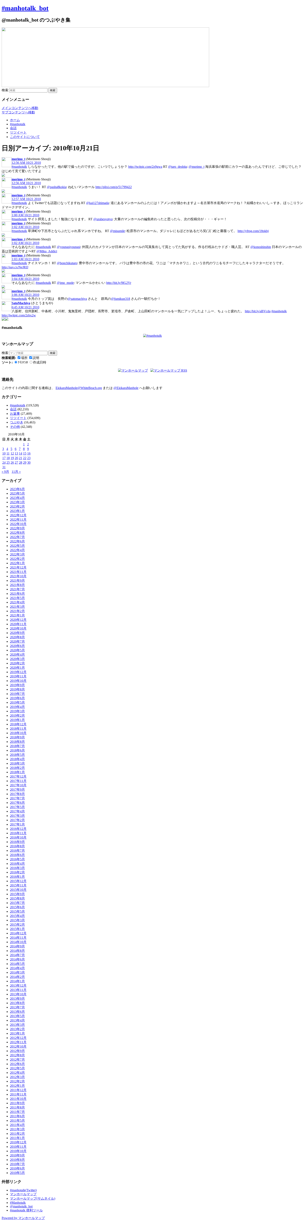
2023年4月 (17, 498)
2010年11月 (18, 1146)
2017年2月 (17, 820)
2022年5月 (17, 545)
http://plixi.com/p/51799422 (113, 187)
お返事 (15, 413)
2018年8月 (17, 741)
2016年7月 (17, 850)
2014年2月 (17, 977)
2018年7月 (17, 746)
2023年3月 (17, 502)
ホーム (15, 120)
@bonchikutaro (67, 263)
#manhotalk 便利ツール (26, 1210)
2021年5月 (17, 598)
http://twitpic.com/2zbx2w (19, 315)
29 (24, 462)
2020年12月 (18, 619)
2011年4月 (17, 1125)
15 (24, 453)
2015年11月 (18, 885)
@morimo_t (196, 166)
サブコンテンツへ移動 (18, 112)
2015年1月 (17, 929)
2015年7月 (17, 903)
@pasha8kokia (56, 187)
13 (16, 453)
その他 (15, 426)
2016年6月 (17, 855)
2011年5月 (17, 1120)
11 (8, 453)
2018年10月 (18, 733)
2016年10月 (18, 837)
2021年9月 (17, 580)
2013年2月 (17, 1029)
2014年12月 (18, 933)
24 (4, 462)
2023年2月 (17, 506)
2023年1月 (17, 511)
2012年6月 (17, 1064)
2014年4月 (17, 968)
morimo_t (18, 159)
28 (20, 462)
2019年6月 (17, 698)
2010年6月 (17, 1168)
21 (20, 458)
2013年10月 (18, 994)
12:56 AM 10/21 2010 (26, 162)
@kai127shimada (97, 203)
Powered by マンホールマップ (23, 1218)
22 (24, 458)
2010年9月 (17, 1155)
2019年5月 (17, 702)
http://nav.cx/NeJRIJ (15, 267)
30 (28, 462)
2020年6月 (17, 646)
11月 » (16, 471)
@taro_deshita (177, 166)
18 (8, 458)
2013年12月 (18, 985)
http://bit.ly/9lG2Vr (118, 283)
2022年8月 (17, 532)
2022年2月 (17, 559)
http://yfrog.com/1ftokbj (253, 231)
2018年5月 (17, 754)
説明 (36, 358)
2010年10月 (18, 1151)
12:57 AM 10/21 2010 (26, 199)
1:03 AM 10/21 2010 (25, 259)
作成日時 (39, 362)
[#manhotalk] (152, 335)
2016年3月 (17, 868)
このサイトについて (25, 137)
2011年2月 (17, 1133)
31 (4, 467)
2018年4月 (17, 759)
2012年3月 (17, 1077)
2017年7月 (17, 798)
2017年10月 (18, 785)
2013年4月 (17, 1020)
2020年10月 (18, 628)
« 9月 (5, 471)
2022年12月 (18, 515)
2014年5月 (17, 963)
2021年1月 (17, 615)
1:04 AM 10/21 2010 (25, 279)
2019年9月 (17, 685)
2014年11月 (18, 937)
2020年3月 (17, 659)
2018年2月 (17, 768)
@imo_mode (65, 283)
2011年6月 (17, 1116)
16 (28, 453)
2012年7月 (17, 1059)
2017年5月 (17, 807)
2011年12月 (18, 1090)
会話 (13, 128)
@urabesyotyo (102, 219)
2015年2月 (17, 924)
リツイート (18, 132)
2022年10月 (18, 524)
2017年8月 (17, 794)
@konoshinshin (260, 247)
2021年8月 (17, 585)
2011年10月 (18, 1098)
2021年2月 (17, 611)
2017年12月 (18, 776)
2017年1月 (17, 824)
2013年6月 (17, 1011)
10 (4, 453)
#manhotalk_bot (25, 8)
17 (4, 458)
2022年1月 (17, 563)
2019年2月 (17, 715)
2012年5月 (17, 1068)
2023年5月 (17, 493)
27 (16, 462)
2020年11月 (18, 624)
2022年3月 (17, 554)
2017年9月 (17, 789)
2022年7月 (17, 537)
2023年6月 (17, 489)
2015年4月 (17, 916)
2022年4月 (17, 550)
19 (12, 458)
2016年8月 (17, 846)
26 (12, 462)
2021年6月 (17, 593)
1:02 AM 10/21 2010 (25, 227)
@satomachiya (77, 298)
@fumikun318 (120, 298)
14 (20, 453)
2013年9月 (17, 998)
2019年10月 (18, 680)
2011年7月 (17, 1112)
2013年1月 (17, 1033)
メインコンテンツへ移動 (20, 108)
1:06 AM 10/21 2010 (25, 295)
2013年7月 (17, 1007)
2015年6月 (17, 907)
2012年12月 (18, 1038)
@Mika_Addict (47, 251)
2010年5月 (17, 1173)
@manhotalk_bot (21, 1206)
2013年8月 (17, 1003)
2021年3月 (17, 606)
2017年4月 (17, 811)
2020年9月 (17, 633)
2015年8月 (17, 898)
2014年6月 (17, 959)
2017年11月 (18, 781)
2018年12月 (18, 724)
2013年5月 (17, 1016)
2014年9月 (17, 946)
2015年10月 (18, 889)
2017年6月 (17, 802)
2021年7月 (17, 589)
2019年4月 (17, 707)
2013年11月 (18, 990)
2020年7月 (17, 641)
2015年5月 (17, 911)
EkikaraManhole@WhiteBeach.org (79, 388)
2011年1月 (17, 1138)
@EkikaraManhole (125, 388)
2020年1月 (17, 667)
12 (12, 453)
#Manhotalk (18, 1202)
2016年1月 (17, 876)
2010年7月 (17, 1164)
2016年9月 (17, 842)
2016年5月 (17, 859)
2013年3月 (17, 1024)
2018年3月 (17, 763)
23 (28, 458)
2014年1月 (17, 981)
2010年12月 (18, 1142)
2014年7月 (17, 955)
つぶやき (16, 422)
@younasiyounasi (68, 247)
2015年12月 (18, 881)
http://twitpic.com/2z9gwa (145, 166)
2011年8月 (17, 1107)
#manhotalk (17, 124)
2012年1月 (17, 1085)
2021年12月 (18, 567)
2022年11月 (18, 519)
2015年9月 (17, 894)
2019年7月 (17, 694)
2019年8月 (17, 689)
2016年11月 (18, 833)
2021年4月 (17, 602)
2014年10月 (18, 942)
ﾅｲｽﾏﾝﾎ (23, 362)
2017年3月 (17, 815)
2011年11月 (18, 1094)
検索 (5, 90)
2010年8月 (17, 1159)
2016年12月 (18, 828)
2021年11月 (18, 572)
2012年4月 (17, 1072)
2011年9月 (17, 1103)
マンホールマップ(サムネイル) (32, 1198)
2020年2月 (17, 663)
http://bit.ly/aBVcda (258, 311)
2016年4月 (17, 863)
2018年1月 (17, 772)
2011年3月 (17, 1129)
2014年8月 (17, 950)
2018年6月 (17, 750)
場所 (24, 358)
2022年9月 (17, 528)
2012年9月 (17, 1051)
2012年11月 (18, 1042)
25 (8, 462)
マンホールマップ (23, 1194)
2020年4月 (17, 654)
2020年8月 (17, 637)
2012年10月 (18, 1046)
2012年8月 (17, 1055)
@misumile (117, 231)
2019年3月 (17, 711)
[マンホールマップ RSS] (168, 370)
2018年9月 (17, 737)
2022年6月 (17, 541)
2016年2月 (17, 872)
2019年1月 (17, 720)
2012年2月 (17, 1081)
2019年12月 (18, 672)
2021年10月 (18, 576)
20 (16, 458)
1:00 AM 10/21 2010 (25, 215)
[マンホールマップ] (133, 370)
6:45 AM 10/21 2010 (25, 307)
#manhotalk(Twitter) (23, 1190)
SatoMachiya (21, 303)
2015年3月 (17, 920)
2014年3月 (17, 972)
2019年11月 (18, 676)
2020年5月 (17, 650)
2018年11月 (18, 728)
